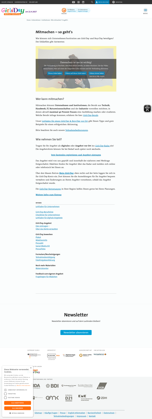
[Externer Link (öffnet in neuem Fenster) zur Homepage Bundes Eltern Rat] (85, 386)
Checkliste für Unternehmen (48, 215)
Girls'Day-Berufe (90, 115)
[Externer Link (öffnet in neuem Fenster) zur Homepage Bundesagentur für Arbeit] (69, 386)
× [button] (31, 368)
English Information (76, 413)
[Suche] (92, 3)
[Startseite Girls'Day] (13, 15)
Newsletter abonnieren (76, 332)
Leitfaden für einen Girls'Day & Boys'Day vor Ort (65, 121)
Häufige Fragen (50, 413)
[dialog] (17, 391)
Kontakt (92, 416)
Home (29, 20)
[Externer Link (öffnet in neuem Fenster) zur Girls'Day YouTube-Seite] (73, 3)
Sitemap (38, 413)
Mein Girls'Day (103, 2)
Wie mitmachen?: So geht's (59, 20)
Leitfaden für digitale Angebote (49, 217)
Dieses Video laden (55, 73)
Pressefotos (40, 249)
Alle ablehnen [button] (17, 408)
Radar (64, 14)
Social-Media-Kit (43, 246)
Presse (63, 413)
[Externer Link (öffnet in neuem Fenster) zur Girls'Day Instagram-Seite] (78, 3)
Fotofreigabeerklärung (45, 260)
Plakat (38, 237)
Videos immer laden (97, 73)
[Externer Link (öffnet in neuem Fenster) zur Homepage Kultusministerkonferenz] (85, 398)
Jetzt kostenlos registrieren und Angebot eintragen (76, 155)
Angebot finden (72, 11)
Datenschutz (109, 413)
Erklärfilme (33, 2)
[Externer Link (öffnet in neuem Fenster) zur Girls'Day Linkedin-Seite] (83, 3)
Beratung (119, 2)
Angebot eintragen (83, 11)
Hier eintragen (42, 226)
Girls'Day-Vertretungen (50, 189)
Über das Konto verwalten (47, 229)
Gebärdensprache (21, 2)
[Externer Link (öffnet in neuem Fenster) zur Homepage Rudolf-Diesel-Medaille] (85, 357)
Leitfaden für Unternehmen (47, 206)
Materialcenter (42, 268)
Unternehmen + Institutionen (41, 20)
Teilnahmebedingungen (76, 130)
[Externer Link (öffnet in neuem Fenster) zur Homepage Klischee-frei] (55, 355)
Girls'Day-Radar (102, 146)
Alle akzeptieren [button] (17, 403)
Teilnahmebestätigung (45, 257)
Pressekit (39, 243)
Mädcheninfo (41, 240)
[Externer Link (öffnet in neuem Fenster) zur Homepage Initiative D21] (69, 398)
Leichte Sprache (7, 2)
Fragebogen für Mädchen (46, 276)
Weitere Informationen (23, 385)
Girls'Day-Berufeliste (44, 212)
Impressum (81, 416)
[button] (17, 413)
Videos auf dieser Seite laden (75, 73)
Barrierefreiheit (94, 413)
